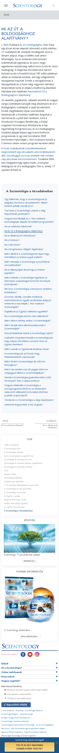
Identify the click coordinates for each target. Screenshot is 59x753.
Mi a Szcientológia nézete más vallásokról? (26, 316)
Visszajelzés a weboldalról (19, 694)
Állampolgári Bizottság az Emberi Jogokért (18, 735)
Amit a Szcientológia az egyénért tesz (18, 455)
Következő (51, 420)
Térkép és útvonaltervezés (19, 698)
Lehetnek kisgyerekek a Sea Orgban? (23, 404)
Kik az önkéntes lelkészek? (18, 226)
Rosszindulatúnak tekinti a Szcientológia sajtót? (28, 333)
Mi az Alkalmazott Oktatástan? (20, 235)
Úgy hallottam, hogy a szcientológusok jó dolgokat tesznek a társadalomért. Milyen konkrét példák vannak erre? (26, 202)
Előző (5, 420)
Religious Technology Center (15, 499)
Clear (6, 470)
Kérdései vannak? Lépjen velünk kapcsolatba (27, 689)
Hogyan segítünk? (10, 680)
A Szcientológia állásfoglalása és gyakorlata (21, 485)
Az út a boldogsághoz (31, 44)
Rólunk (4, 663)
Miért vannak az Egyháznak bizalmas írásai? (26, 348)
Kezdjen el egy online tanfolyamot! (15, 717)
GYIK (29, 439)
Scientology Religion (9, 714)
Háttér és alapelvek (11, 444)
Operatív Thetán (10, 474)
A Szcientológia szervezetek (15, 492)
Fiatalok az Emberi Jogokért (35, 732)
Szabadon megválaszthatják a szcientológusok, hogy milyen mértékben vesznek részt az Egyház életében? (28, 341)
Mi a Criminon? (11, 239)
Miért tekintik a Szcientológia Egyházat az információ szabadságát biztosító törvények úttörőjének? (27, 281)
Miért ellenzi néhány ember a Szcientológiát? (27, 320)
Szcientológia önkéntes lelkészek (15, 721)
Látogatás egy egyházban (14, 481)
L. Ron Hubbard (7, 710)
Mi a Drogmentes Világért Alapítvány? (23, 249)
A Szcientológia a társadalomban (18, 510)
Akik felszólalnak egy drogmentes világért (28, 728)
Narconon (5, 728)
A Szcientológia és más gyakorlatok (18, 488)
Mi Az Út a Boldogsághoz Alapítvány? (23, 230)
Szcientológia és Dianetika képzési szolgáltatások (23, 463)
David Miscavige (26, 714)
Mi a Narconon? (12, 244)
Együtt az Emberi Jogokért (12, 732)
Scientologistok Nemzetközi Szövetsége (18, 725)
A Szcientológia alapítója (13, 452)
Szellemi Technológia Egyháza (16, 503)
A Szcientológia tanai (12, 448)
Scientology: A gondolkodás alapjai (22, 554)
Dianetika (19, 710)
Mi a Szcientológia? (11, 667)
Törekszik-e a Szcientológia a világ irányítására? (29, 399)
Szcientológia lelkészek (13, 477)
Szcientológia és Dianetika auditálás (18, 466)
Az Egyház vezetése (12, 496)
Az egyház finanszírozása (14, 507)
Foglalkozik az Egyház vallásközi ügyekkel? (26, 311)
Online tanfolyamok (11, 672)
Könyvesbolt (8, 676)
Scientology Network (34, 710)
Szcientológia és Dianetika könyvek (18, 459)
